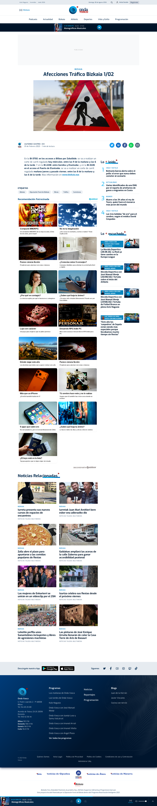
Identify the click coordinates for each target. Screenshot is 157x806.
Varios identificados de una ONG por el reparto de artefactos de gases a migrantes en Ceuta (121, 188)
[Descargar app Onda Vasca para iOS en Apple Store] (67, 668)
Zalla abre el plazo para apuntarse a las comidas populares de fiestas (32, 554)
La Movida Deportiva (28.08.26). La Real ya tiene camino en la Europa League (111, 253)
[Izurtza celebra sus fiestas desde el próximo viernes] (78, 576)
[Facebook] (124, 145)
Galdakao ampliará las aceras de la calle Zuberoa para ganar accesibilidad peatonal (77, 554)
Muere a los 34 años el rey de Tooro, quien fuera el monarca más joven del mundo (120, 202)
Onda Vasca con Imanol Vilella (62, 728)
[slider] (146, 801)
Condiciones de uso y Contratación (118, 757)
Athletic (74, 19)
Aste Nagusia (24, 2)
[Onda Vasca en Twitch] (130, 668)
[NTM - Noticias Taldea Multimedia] (78, 774)
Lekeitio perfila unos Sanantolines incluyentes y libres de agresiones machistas (37, 635)
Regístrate (134, 2)
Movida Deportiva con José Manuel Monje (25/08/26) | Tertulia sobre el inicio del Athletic (111, 277)
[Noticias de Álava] (96, 774)
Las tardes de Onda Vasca (60, 698)
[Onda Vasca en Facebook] (110, 668)
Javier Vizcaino (118, 698)
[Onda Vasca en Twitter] (104, 668)
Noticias (88, 689)
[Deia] (39, 774)
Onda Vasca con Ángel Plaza (62, 733)
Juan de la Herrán (119, 693)
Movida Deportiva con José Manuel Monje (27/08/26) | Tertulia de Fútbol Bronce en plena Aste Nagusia (111, 302)
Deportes (88, 19)
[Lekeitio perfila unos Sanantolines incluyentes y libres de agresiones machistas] (37, 615)
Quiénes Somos (43, 757)
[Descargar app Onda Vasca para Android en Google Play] (50, 668)
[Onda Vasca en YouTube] (117, 668)
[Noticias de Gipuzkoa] (58, 774)
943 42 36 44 (26, 717)
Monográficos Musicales (75, 28)
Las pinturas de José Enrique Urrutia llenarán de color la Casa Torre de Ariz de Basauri (77, 635)
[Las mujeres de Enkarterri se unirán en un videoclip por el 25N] (37, 576)
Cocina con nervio (119, 703)
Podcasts (33, 19)
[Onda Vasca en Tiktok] (136, 668)
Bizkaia (62, 19)
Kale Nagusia (55, 703)
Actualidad (48, 19)
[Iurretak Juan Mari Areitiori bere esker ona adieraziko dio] (78, 493)
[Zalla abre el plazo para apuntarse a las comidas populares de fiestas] (37, 535)
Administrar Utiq (84, 761)
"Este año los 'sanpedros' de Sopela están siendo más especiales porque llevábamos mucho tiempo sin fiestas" (111, 328)
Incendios (33, 2)
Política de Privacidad (74, 757)
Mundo (109, 196)
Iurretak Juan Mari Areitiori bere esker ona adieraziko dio (77, 511)
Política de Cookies (94, 757)
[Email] (137, 145)
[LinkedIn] (118, 145)
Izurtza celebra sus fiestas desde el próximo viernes (78, 595)
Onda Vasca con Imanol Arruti (62, 723)
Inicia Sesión (123, 2)
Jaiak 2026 (41, 2)
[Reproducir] (99, 27)
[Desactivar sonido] (136, 801)
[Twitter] (112, 145)
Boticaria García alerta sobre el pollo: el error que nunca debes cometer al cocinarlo (121, 173)
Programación (121, 19)
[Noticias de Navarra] (121, 774)
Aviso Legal (57, 757)
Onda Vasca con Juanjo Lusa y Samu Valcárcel (62, 717)
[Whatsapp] (131, 145)
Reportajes (89, 694)
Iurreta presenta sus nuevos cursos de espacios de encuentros (34, 512)
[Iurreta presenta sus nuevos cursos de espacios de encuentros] (37, 493)
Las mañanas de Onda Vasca (62, 693)
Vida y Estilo (103, 19)
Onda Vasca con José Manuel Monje (62, 709)
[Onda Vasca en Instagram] (123, 668)
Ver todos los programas (60, 738)
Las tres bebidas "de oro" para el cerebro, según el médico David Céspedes (121, 216)
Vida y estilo (112, 168)
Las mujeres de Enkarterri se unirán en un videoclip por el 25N (37, 595)
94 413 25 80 (26, 707)
